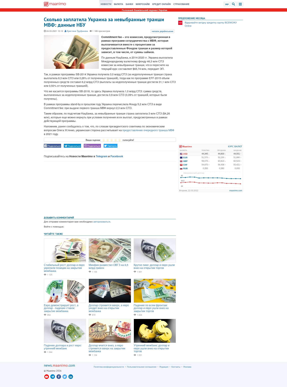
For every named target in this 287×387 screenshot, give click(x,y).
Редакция (163, 366)
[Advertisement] (110, 188)
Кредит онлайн (161, 4)
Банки (129, 4)
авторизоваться (101, 221)
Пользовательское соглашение (141, 366)
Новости (106, 4)
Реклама (187, 366)
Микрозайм (143, 4)
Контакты (175, 366)
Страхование (181, 4)
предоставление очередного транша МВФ (148, 130)
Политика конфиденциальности (109, 366)
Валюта (118, 4)
